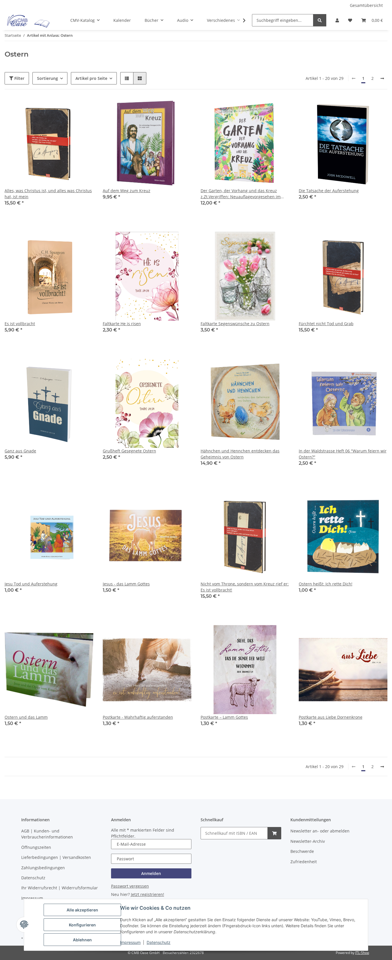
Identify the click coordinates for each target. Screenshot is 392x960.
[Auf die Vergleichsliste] (69, 108)
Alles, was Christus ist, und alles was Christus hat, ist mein (48, 193)
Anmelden (151, 873)
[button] (337, 20)
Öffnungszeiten (36, 847)
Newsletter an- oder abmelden (320, 831)
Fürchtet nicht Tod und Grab (326, 323)
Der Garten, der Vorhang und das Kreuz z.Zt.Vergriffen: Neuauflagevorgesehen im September (241, 194)
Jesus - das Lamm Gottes (126, 584)
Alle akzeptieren (82, 909)
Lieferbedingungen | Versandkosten (56, 857)
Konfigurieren (82, 924)
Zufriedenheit (303, 861)
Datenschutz (158, 942)
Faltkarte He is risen (122, 323)
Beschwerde (302, 851)
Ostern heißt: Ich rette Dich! (325, 584)
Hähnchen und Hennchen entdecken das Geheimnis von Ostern (240, 454)
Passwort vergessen (130, 886)
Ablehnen (82, 939)
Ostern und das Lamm (26, 717)
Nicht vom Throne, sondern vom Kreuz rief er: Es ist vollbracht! (245, 587)
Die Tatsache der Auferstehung (329, 190)
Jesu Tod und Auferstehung (31, 584)
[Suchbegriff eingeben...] (319, 20)
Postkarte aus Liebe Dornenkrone (330, 717)
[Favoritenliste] (350, 20)
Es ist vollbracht (20, 323)
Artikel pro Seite (91, 78)
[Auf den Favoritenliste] (83, 108)
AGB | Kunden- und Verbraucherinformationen (47, 834)
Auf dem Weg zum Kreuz (126, 190)
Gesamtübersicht (366, 5)
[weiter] (382, 78)
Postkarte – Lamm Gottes (224, 717)
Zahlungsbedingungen (43, 867)
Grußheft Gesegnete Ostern (129, 451)
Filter (18, 78)
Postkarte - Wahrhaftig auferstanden (138, 717)
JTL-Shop (362, 952)
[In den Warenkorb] (274, 833)
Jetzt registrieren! (147, 894)
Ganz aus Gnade (20, 451)
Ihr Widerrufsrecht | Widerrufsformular (59, 887)
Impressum (130, 942)
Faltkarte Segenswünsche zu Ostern (235, 323)
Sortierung (47, 78)
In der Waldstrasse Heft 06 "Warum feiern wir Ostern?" (343, 454)
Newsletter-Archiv (307, 841)
